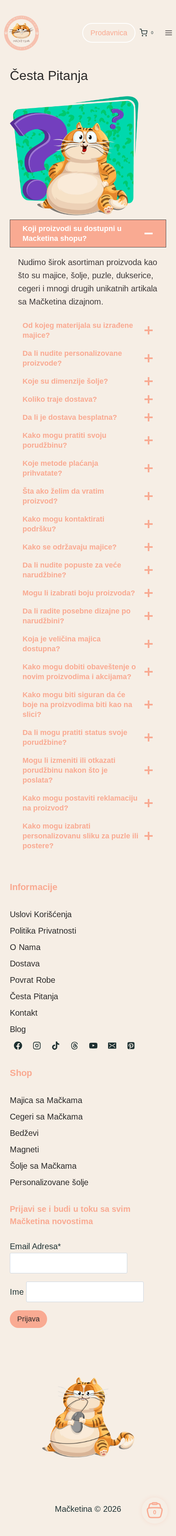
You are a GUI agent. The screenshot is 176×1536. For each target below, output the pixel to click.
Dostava (25, 963)
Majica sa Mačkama (46, 1100)
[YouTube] (93, 1045)
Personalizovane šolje (49, 1182)
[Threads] (74, 1045)
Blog (18, 1029)
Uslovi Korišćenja (41, 914)
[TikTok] (55, 1045)
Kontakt (24, 1012)
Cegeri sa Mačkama (46, 1116)
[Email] (112, 1045)
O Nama (25, 947)
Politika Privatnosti (43, 930)
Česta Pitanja (34, 996)
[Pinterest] (131, 1045)
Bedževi (24, 1133)
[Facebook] (18, 1045)
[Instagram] (37, 1045)
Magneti (24, 1149)
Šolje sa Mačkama (43, 1165)
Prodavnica (108, 33)
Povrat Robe (32, 979)
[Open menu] (168, 32)
